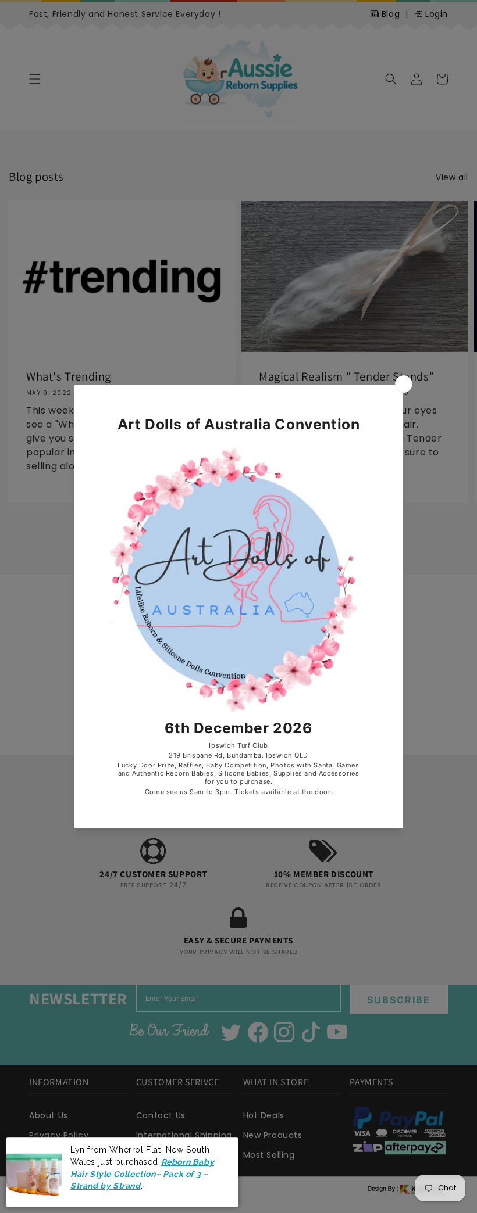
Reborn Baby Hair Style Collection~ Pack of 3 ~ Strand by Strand (142, 1173)
